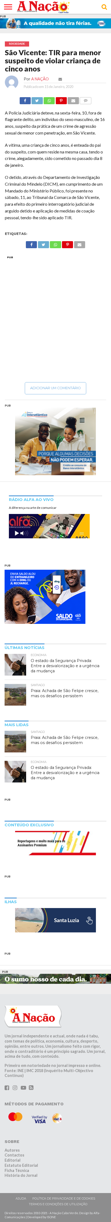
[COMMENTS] (86, 99)
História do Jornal (21, 1175)
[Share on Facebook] (25, 99)
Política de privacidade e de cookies (63, 1198)
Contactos (14, 1155)
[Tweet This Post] (37, 99)
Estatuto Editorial (21, 1165)
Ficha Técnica (17, 1170)
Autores (12, 1150)
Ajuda (21, 1198)
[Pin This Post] (61, 99)
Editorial (12, 1160)
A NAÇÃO (40, 79)
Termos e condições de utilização (58, 1204)
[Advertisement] (55, 319)
